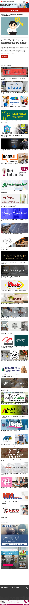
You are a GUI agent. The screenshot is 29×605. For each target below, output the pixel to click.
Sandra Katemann (12, 36)
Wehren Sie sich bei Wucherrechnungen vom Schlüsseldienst (13, 15)
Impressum (4, 587)
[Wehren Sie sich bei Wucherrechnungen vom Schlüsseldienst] (14, 26)
